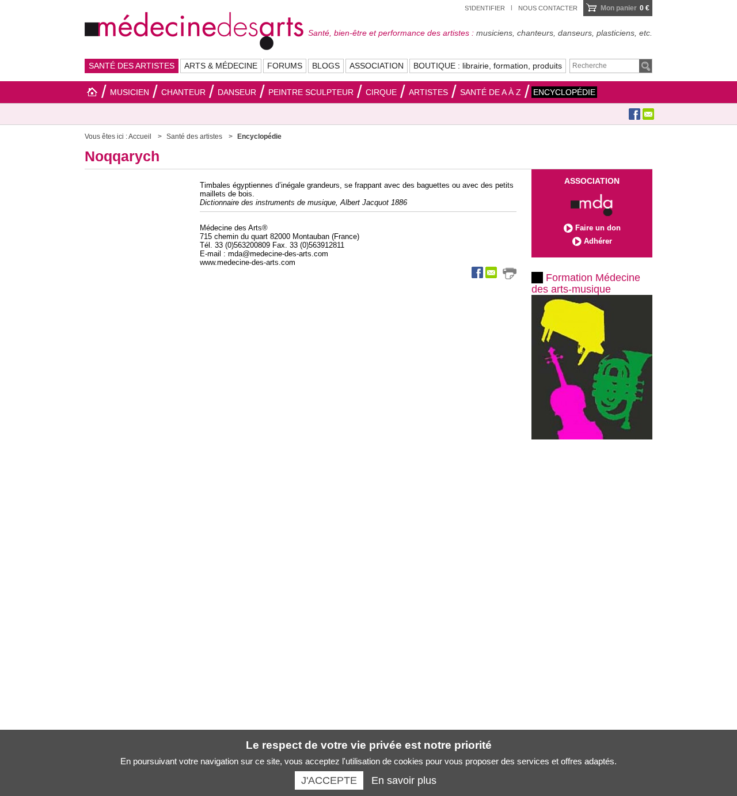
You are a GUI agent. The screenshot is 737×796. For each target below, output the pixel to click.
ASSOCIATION (376, 65)
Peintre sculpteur (311, 92)
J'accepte (329, 780)
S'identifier (485, 8)
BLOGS (326, 65)
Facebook (634, 114)
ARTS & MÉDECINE (220, 65)
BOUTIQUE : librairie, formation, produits (487, 65)
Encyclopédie (564, 92)
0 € (625, 8)
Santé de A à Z (490, 92)
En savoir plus (403, 780)
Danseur (237, 92)
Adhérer (598, 241)
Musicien (129, 92)
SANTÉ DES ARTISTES (131, 65)
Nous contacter (548, 8)
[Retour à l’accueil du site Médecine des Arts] (194, 29)
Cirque (381, 92)
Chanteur (183, 92)
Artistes (428, 92)
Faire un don (598, 227)
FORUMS (284, 65)
